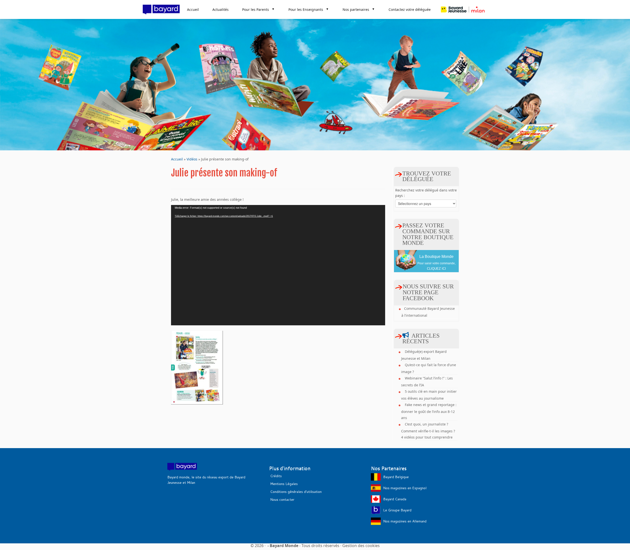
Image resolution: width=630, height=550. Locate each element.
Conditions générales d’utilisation (296, 491)
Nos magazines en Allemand (404, 521)
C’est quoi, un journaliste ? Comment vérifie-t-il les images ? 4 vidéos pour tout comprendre (428, 431)
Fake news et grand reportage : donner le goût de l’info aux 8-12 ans (429, 411)
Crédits (276, 475)
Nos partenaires (359, 9)
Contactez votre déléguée (410, 9)
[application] (278, 265)
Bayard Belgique (396, 476)
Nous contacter (282, 499)
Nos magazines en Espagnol (404, 488)
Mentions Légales (284, 483)
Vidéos (192, 159)
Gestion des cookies (361, 545)
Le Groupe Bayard (397, 510)
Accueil (193, 9)
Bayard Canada (394, 499)
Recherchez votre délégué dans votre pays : (426, 193)
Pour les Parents (258, 9)
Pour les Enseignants (308, 9)
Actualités (220, 9)
